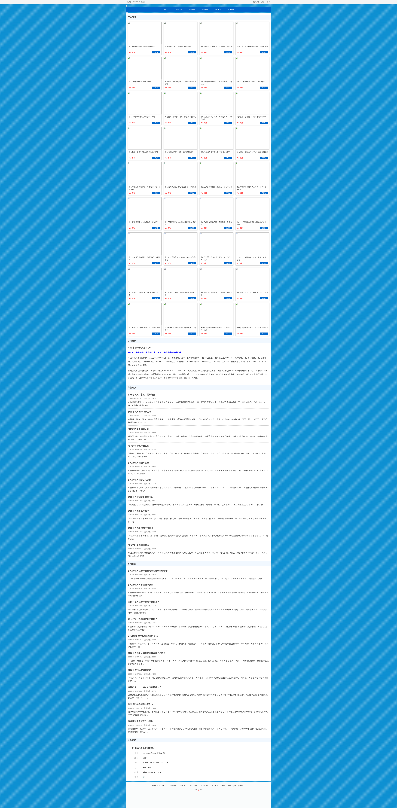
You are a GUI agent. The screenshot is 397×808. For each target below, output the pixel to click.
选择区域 (256, 2)
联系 (156, 52)
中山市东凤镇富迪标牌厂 (140, 347)
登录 (268, 2)
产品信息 (178, 9)
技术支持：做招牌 (218, 785)
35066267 (182, 785)
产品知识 (205, 9)
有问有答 (218, 9)
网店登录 (193, 785)
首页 (166, 9)
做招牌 (129, 2)
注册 (262, 2)
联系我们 (231, 9)
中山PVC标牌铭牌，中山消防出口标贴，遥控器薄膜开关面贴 (154, 352)
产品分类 (192, 9)
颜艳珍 (240, 785)
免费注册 (204, 785)
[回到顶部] (394, 805)
